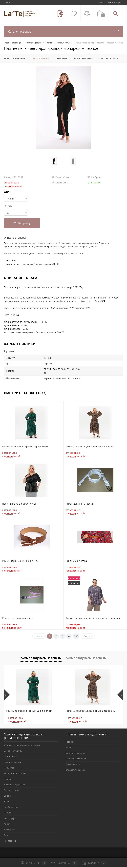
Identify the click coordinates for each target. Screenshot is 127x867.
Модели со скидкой (75, 752)
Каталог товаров (19, 31)
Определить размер (75, 769)
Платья (49, 42)
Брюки (7, 795)
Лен (6, 835)
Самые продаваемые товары (41, 658)
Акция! (7, 823)
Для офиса (9, 829)
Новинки (69, 741)
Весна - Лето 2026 (13, 750)
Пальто (7, 812)
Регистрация (114, 2)
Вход (101, 2)
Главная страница (12, 42)
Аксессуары (10, 818)
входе (11, 186)
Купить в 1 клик (63, 177)
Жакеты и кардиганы (14, 784)
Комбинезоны (11, 807)
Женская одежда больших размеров (22, 745)
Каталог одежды (33, 42)
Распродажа (10, 840)
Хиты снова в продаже (15, 773)
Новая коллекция (12, 762)
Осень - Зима (10, 756)
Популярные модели (75, 758)
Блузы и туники (11, 790)
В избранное (97, 177)
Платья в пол (63, 42)
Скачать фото (72, 764)
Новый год (9, 767)
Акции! (68, 747)
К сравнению (61, 182)
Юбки (6, 801)
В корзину (24, 223)
